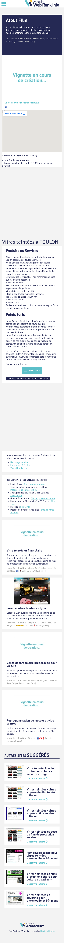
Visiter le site (34, 370)
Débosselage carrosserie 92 (23, 489)
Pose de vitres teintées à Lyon (26, 608)
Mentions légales (47, 931)
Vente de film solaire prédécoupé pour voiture (32, 664)
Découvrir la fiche (36, 778)
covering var (16, 495)
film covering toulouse (34, 484)
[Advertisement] (32, 203)
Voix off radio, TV (18, 468)
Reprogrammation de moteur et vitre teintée (30, 722)
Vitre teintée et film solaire (24, 550)
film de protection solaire (43, 498)
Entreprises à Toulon (20, 465)
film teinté (25, 506)
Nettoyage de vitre (19, 462)
